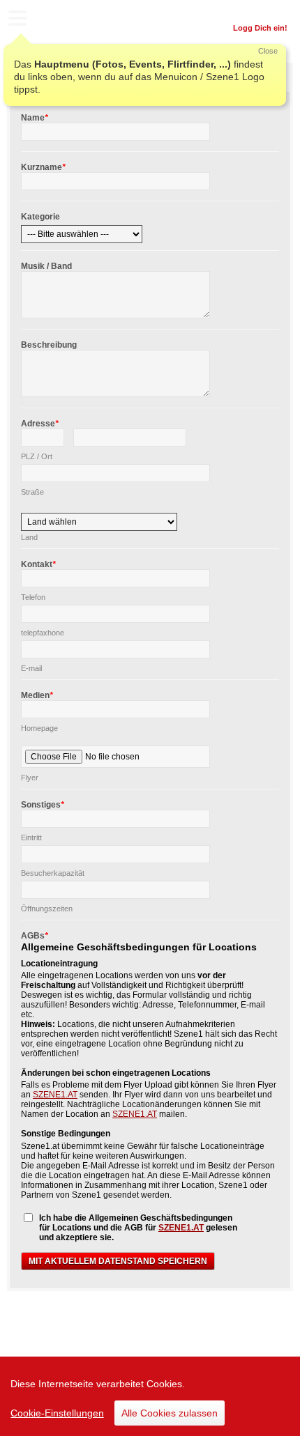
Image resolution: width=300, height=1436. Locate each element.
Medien (37, 695)
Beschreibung (49, 345)
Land (29, 537)
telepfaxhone (42, 632)
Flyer (29, 777)
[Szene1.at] (70, 20)
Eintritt (31, 837)
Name (34, 118)
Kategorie (40, 217)
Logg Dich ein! (260, 28)
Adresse (40, 424)
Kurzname (43, 167)
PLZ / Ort (36, 456)
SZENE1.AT (55, 1094)
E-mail (31, 668)
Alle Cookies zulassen (169, 1413)
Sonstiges (42, 805)
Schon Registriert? (252, 10)
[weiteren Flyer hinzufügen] (224, 753)
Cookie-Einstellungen (57, 1413)
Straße (32, 492)
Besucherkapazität (52, 873)
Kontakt (38, 564)
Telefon (33, 597)
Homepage (39, 728)
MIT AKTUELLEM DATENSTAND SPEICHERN (118, 1261)
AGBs (34, 936)
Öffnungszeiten (47, 908)
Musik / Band (46, 266)
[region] (150, 1396)
